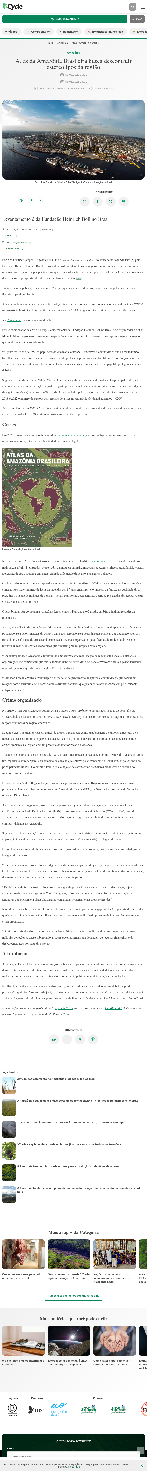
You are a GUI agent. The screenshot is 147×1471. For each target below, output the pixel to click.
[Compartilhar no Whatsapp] (85, 202)
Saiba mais (74, 1466)
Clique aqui (14, 320)
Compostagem (40, 31)
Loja (139, 18)
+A (30, 200)
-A (40, 200)
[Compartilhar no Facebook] (98, 202)
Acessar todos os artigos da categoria (74, 1295)
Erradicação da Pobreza (107, 31)
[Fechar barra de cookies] (141, 1465)
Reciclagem (70, 31)
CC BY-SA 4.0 (113, 1008)
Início (50, 43)
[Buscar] (132, 7)
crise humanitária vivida (69, 435)
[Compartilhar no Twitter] (111, 202)
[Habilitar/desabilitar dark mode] (21, 200)
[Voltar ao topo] (140, 1450)
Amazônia (62, 43)
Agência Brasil (64, 1008)
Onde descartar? (67, 19)
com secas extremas (103, 561)
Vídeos (12, 31)
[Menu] (143, 7)
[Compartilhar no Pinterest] (124, 202)
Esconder (46, 229)
